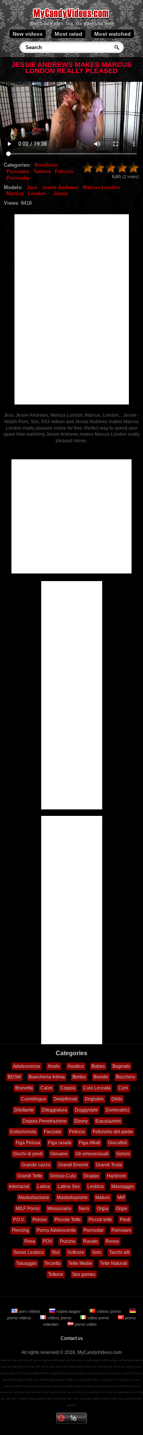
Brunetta (24, 1088)
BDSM (14, 1077)
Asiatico (75, 1066)
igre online (9, 1379)
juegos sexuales (83, 1386)
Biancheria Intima (47, 1077)
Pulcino (68, 1241)
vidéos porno (59, 1318)
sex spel (25, 1392)
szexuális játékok (91, 1398)
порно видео (68, 1311)
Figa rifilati (89, 1142)
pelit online (84, 1366)
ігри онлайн (99, 1366)
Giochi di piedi (28, 1153)
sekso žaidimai (56, 1398)
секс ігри (137, 1392)
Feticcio (64, 171)
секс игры (52, 1386)
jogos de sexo (103, 1386)
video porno (98, 1318)
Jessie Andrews (60, 187)
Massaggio (122, 1186)
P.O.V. (19, 1219)
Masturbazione (33, 1197)
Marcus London (101, 187)
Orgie (121, 1208)
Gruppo (91, 1176)
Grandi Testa (109, 1164)
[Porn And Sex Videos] (71, 19)
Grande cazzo (35, 1164)
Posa (29, 1241)
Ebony (81, 1121)
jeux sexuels (121, 1386)
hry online (127, 1366)
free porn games (10, 1360)
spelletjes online (37, 1373)
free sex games (32, 1360)
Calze (46, 1088)
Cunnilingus (33, 1099)
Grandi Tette (29, 1176)
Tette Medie (80, 1263)
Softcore (75, 1252)
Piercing (20, 1230)
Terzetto (52, 1263)
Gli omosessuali (92, 1153)
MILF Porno (28, 1208)
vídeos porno (108, 1311)
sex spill (13, 1392)
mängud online (58, 1373)
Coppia (68, 1088)
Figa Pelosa (28, 1142)
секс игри (72, 1398)
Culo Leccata (97, 1088)
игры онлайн (84, 1360)
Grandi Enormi (73, 1164)
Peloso (39, 1219)
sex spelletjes (91, 1392)
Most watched (112, 34)
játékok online (18, 1373)
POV (47, 1241)
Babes (98, 1066)
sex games (38, 1386)
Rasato (90, 1241)
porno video (85, 1324)
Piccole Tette (68, 1219)
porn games (126, 1398)
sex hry (77, 1392)
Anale (54, 1066)
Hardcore (116, 1176)
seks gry (106, 1392)
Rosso (112, 1241)
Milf (121, 1197)
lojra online (113, 1373)
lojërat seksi (110, 1398)
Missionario (59, 1208)
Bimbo (79, 1077)
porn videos (30, 1311)
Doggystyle (86, 1110)
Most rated (68, 34)
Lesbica (95, 1186)
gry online (114, 1366)
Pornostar (18, 178)
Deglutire (94, 1099)
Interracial (19, 1186)
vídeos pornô (74, 1379)
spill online (41, 1366)
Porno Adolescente (56, 1230)
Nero (84, 1208)
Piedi (125, 1219)
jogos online (101, 1360)
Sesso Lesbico (28, 1252)
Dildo (116, 1099)
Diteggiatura (54, 1110)
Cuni (123, 1088)
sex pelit (6, 1398)
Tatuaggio (26, 1263)
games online (51, 1360)
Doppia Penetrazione (44, 1121)
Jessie (60, 193)
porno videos (91, 1379)
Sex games (83, 1274)
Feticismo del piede (113, 1131)
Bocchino (46, 165)
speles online (76, 1373)
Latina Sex (69, 1186)
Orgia (102, 1208)
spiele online (135, 1360)
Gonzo (123, 1153)
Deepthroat (65, 1099)
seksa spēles (37, 1398)
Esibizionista (23, 1131)
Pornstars (17, 171)
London (37, 193)
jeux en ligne (9, 1366)
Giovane (59, 1153)
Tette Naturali (113, 1263)
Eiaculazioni (108, 1121)
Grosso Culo (63, 1176)
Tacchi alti (119, 1252)
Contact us (72, 1338)
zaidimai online (95, 1373)
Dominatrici (117, 1110)
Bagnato (121, 1066)
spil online (70, 1366)
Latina (43, 1186)
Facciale (52, 1131)
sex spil (36, 1392)
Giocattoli (117, 1142)
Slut (55, 1252)
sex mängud (20, 1398)
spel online (56, 1366)
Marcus (15, 193)
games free (68, 1360)
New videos (28, 34)
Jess (32, 187)
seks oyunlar (50, 1392)
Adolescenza (26, 1066)
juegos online (117, 1360)
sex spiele (65, 1386)
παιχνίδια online (131, 1373)
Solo (96, 1252)
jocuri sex (65, 1392)
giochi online (26, 1366)
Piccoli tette (100, 1219)
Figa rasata (59, 1142)
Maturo (102, 1197)
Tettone (42, 171)
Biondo (100, 1077)
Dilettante (24, 1110)
